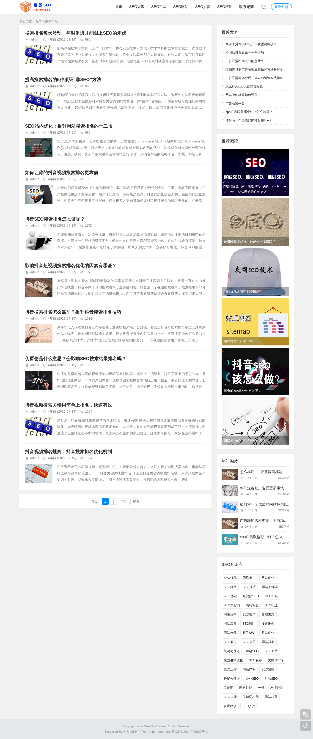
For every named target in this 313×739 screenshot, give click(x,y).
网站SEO (252, 651)
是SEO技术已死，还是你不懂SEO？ (250, 241)
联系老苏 (246, 7)
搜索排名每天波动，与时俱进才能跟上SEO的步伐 (75, 33)
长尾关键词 (232, 678)
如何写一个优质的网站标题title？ (248, 120)
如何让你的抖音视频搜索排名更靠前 (61, 172)
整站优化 (267, 633)
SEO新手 (271, 651)
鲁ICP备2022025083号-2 (190, 732)
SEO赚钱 (230, 587)
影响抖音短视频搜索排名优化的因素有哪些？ (71, 265)
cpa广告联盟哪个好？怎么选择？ (248, 112)
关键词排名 (276, 660)
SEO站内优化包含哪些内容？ (245, 440)
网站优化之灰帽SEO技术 (241, 291)
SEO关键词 (232, 605)
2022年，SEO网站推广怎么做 (245, 192)
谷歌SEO (271, 678)
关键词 (228, 688)
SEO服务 (230, 642)
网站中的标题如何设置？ (243, 95)
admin (34, 39)
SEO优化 (230, 578)
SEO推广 (248, 614)
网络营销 (230, 614)
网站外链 (245, 688)
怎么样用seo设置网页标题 (244, 86)
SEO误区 (248, 623)
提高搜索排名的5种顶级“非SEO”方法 (63, 79)
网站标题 (252, 605)
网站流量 (230, 623)
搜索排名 (267, 623)
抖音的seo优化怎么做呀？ (242, 391)
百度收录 (230, 706)
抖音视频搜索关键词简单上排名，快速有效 (68, 405)
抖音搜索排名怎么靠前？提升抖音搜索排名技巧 (73, 312)
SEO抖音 (202, 7)
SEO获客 (255, 660)
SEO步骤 (230, 697)
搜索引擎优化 (233, 660)
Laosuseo (163, 732)
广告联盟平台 (235, 103)
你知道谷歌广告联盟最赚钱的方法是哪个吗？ (257, 69)
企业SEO (252, 678)
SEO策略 (268, 669)
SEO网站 (180, 7)
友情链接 (276, 688)
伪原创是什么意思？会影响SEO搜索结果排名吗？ (75, 358)
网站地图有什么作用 (238, 341)
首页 (118, 7)
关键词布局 (251, 697)
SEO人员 (248, 706)
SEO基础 (230, 596)
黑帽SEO (268, 614)
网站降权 (249, 669)
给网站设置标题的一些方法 (244, 52)
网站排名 (268, 642)
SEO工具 (158, 7)
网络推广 (249, 578)
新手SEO (248, 633)
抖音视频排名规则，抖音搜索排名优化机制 (68, 451)
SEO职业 (271, 605)
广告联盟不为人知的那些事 (244, 61)
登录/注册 (281, 7)
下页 (124, 501)
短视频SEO (251, 596)
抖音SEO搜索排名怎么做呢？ (55, 219)
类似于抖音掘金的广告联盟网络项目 (251, 44)
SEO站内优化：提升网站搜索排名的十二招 (69, 126)
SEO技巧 (249, 587)
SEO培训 (224, 7)
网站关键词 (270, 587)
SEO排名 (271, 596)
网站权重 (271, 697)
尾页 (136, 501)
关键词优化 (232, 651)
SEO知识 (136, 7)
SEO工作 (230, 669)
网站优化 (267, 578)
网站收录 (230, 633)
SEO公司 (249, 642)
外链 (261, 688)
